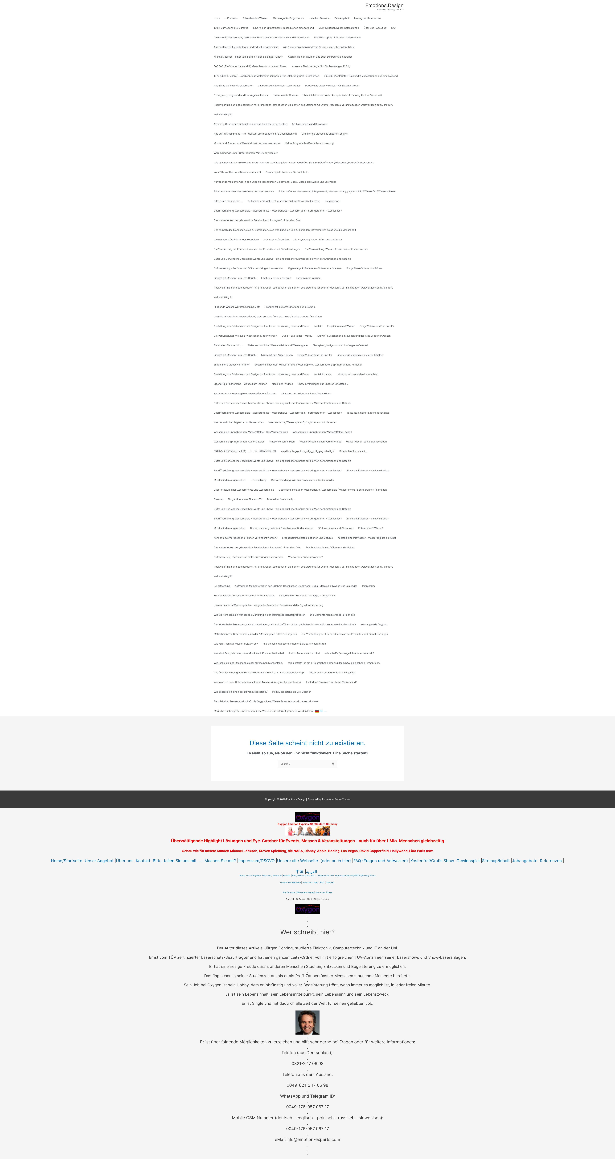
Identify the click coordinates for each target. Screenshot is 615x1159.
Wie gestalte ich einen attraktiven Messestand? (240, 691)
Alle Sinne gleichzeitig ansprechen (233, 85)
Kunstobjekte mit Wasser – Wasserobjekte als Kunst (367, 537)
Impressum (368, 585)
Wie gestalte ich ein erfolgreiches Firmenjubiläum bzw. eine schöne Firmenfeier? (334, 662)
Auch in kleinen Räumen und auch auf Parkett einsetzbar (320, 56)
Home (217, 18)
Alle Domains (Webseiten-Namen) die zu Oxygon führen (294, 643)
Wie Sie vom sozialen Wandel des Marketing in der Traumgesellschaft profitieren (259, 614)
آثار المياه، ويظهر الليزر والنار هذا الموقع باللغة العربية (308, 451)
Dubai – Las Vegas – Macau (297, 335)
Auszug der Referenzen (367, 18)
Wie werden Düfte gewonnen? (305, 557)
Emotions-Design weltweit (276, 278)
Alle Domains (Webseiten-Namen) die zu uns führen (307, 892)
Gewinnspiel (468, 860)
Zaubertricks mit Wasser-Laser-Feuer (279, 85)
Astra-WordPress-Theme (336, 799)
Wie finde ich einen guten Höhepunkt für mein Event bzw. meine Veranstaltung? (259, 672)
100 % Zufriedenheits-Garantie (231, 27)
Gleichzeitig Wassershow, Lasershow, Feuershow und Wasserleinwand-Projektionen (261, 37)
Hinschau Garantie (319, 18)
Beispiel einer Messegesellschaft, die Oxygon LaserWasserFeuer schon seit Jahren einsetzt (266, 701)
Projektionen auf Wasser (341, 326)
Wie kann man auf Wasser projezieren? (236, 643)
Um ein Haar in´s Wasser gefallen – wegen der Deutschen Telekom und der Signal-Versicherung (268, 605)
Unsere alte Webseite (297, 860)
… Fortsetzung (258, 480)
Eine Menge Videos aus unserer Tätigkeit (325, 133)
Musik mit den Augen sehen (277, 355)
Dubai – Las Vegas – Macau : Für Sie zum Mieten (332, 85)
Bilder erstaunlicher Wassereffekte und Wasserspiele (244, 191)
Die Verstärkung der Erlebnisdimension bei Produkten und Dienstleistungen (257, 249)
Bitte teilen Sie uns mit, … (228, 201)
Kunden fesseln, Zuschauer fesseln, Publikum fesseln (244, 595)
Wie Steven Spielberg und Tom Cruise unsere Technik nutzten (318, 47)
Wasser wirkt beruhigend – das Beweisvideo (239, 422)
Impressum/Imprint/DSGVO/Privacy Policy (355, 875)
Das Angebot (341, 18)
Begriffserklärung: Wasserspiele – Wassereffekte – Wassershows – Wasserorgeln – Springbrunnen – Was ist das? (278, 210)
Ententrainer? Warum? (308, 278)
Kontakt (318, 326)
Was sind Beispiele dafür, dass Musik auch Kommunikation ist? (249, 653)
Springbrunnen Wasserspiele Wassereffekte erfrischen (245, 393)
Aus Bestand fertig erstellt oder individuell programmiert (246, 47)
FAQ (393, 27)
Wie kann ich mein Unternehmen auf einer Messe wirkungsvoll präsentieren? (257, 682)
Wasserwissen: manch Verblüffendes (320, 441)
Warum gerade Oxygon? (374, 624)
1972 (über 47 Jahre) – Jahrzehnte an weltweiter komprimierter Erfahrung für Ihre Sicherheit (266, 75)
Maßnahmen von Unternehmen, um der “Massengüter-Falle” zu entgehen (255, 634)
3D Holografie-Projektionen (288, 18)
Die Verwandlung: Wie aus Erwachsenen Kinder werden (336, 249)
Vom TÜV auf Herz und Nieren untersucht (237, 172)
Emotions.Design (384, 5)
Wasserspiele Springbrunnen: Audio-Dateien (239, 441)
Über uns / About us (375, 27)
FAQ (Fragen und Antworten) (380, 860)
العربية (311, 871)
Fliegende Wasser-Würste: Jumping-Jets (237, 306)
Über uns (124, 860)
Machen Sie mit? (220, 860)
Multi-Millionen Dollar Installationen (339, 27)
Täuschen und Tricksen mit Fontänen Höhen (306, 393)
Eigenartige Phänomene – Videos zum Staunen (315, 268)
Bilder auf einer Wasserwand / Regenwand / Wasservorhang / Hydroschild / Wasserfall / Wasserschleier (337, 191)
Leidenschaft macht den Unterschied (357, 374)
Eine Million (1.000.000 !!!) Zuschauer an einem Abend (283, 27)
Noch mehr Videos (282, 383)
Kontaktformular (323, 374)
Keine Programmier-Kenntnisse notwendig (309, 143)
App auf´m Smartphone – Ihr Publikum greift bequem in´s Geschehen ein (255, 133)
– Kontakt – (231, 18)
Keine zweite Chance (286, 95)
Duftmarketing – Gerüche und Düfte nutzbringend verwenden (248, 268)
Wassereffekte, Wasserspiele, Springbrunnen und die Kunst (302, 422)
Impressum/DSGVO (256, 860)
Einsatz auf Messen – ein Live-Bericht (235, 278)
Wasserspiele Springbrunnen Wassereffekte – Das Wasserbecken (251, 431)
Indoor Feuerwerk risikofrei (304, 653)
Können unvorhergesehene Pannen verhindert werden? (245, 537)
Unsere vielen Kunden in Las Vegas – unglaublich (307, 595)
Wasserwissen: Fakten (282, 441)
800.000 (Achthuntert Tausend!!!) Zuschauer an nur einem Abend (361, 75)
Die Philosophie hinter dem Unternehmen (337, 37)
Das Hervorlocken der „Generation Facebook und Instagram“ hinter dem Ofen (257, 220)
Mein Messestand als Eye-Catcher (291, 691)
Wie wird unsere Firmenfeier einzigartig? (332, 672)
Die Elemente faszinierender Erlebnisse (236, 239)
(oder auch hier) (335, 860)
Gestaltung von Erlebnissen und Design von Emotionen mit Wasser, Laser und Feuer (261, 326)
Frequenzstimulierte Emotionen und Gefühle (290, 306)
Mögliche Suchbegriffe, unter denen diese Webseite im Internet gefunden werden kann (263, 711)
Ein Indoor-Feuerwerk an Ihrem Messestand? (331, 682)
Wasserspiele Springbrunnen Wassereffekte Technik (322, 431)
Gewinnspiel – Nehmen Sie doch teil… (287, 172)
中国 (300, 871)
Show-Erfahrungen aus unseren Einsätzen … (323, 383)
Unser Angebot (99, 860)
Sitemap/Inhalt (496, 860)
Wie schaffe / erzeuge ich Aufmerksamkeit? (349, 653)
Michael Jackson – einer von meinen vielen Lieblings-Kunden (248, 56)
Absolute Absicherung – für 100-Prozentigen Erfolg (321, 66)
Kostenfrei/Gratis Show (432, 860)
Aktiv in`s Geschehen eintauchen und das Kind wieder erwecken (250, 124)
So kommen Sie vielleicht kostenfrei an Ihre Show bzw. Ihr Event (283, 201)
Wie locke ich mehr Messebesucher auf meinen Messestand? (248, 662)
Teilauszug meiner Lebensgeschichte (368, 412)
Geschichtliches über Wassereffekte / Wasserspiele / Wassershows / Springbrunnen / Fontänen (268, 316)
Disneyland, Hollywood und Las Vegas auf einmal (241, 95)
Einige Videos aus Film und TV (377, 326)
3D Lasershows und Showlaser (309, 124)
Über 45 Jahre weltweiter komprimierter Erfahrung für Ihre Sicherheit (342, 95)
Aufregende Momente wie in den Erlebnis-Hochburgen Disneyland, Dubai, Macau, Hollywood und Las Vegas (275, 181)
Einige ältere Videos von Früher (364, 268)
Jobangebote (332, 201)
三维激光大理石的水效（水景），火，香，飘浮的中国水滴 (245, 451)
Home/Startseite (66, 860)
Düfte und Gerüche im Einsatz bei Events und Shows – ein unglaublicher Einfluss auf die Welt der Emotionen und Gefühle (282, 258)
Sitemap (218, 499)
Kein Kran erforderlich (276, 239)
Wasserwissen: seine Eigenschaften (366, 441)
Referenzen (551, 860)
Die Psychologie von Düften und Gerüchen (318, 239)
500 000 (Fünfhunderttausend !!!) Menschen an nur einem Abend (250, 66)
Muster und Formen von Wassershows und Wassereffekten (247, 143)
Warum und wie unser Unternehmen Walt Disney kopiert (246, 152)
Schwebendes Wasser (255, 18)
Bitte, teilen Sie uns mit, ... (177, 860)
